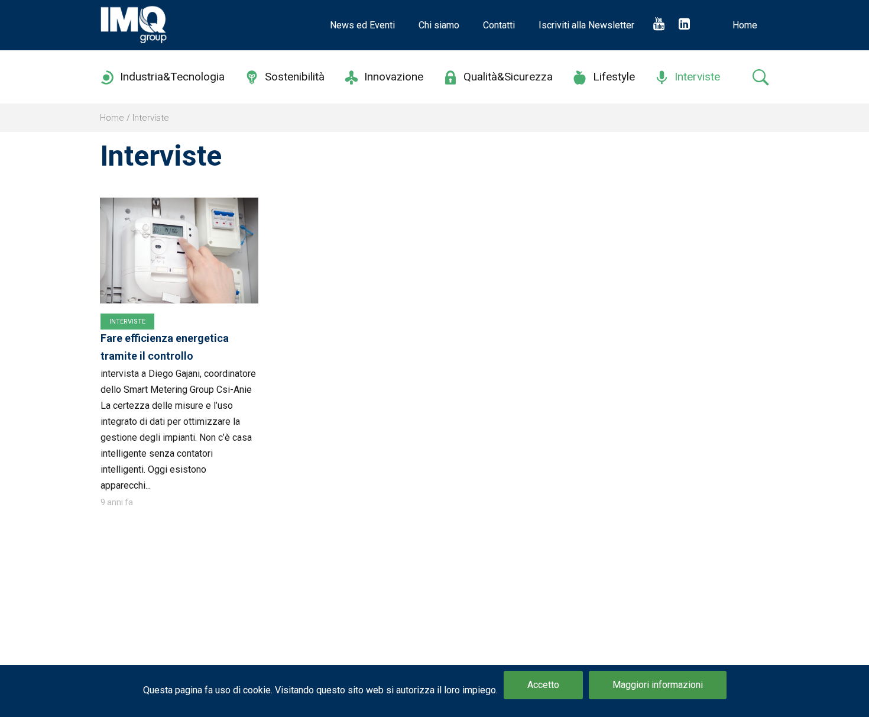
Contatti (499, 25)
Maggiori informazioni (657, 684)
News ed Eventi (362, 25)
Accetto (543, 684)
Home (744, 25)
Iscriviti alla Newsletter (586, 25)
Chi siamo (439, 25)
